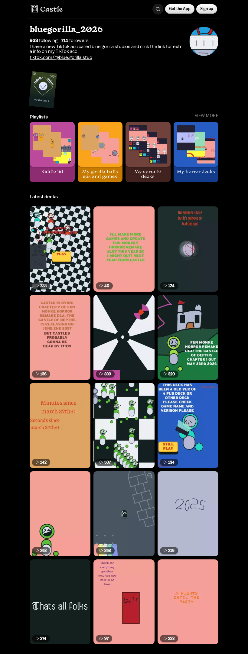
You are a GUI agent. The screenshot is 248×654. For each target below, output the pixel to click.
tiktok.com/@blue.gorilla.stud (61, 57)
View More (207, 116)
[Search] (157, 9)
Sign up (206, 9)
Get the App (180, 9)
